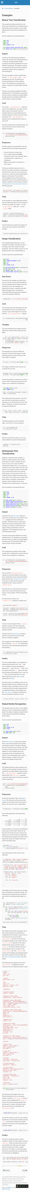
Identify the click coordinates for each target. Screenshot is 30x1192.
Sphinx (10, 1187)
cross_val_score (8, 692)
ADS (16, 2)
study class (15, 633)
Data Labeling (9, 8)
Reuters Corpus (15, 515)
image (12, 678)
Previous (6, 1170)
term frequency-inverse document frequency (14, 184)
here (20, 676)
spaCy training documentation (12, 956)
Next (24, 1170)
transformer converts (19, 579)
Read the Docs (6, 1189)
